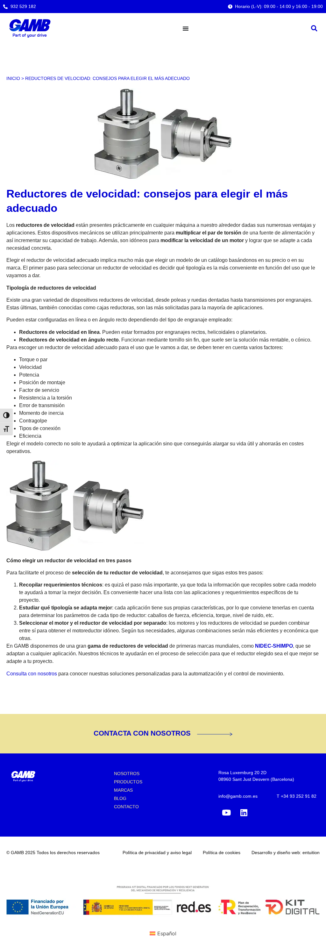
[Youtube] (226, 813)
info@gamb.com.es (238, 796)
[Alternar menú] (185, 28)
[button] (314, 28)
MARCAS (123, 790)
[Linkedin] (244, 813)
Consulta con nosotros (31, 673)
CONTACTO (126, 806)
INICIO (13, 78)
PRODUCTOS (128, 781)
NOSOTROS (126, 773)
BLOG (120, 798)
